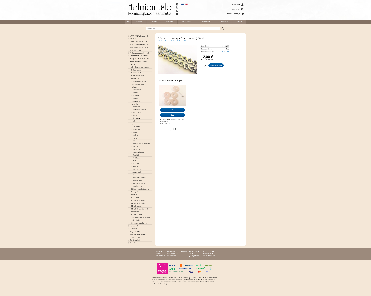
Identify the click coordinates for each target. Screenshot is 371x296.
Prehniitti (135, 163)
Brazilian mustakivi (139, 110)
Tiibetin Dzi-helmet (139, 178)
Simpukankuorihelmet (139, 223)
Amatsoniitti (136, 90)
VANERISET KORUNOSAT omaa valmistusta (140, 42)
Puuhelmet (135, 212)
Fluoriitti (135, 115)
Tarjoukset (138, 21)
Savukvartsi (136, 172)
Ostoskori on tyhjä (233, 14)
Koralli (134, 132)
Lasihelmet (135, 197)
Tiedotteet (153, 21)
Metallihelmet (136, 206)
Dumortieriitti (137, 112)
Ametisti (135, 93)
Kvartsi (134, 138)
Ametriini (135, 95)
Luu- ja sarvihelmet (138, 200)
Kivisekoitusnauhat (139, 81)
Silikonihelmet (136, 220)
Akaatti (134, 87)
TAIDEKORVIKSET (136, 50)
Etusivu (160, 41)
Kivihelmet (135, 78)
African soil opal (138, 84)
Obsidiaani (136, 158)
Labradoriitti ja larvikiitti (141, 144)
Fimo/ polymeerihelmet (138, 61)
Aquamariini (136, 101)
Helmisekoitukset (137, 76)
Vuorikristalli (137, 186)
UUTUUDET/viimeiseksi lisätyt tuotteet (140, 36)
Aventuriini (136, 107)
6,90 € (224, 52)
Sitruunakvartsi (138, 175)
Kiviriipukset (135, 192)
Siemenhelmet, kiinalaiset (140, 217)
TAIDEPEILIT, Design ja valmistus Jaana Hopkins (140, 47)
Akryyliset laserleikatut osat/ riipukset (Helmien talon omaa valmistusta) (140, 59)
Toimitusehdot (205, 21)
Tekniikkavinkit (135, 243)
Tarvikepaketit (135, 240)
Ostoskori (239, 21)
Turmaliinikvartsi (138, 183)
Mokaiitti (135, 155)
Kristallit (134, 195)
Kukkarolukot (135, 237)
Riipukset (133, 229)
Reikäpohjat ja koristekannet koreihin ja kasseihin (140, 56)
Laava (134, 141)
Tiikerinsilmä (137, 180)
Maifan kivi (136, 149)
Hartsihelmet (136, 73)
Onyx (134, 161)
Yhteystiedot (224, 21)
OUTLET (133, 39)
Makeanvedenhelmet (139, 203)
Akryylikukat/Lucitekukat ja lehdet (140, 67)
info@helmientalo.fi (208, 253)
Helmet (132, 64)
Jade (134, 121)
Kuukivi (135, 135)
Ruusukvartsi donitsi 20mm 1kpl (172, 119)
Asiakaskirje (169, 21)
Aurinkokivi (136, 104)
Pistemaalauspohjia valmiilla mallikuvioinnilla (140, 53)
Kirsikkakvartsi (137, 129)
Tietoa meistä (186, 21)
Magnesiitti (136, 146)
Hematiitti (136, 118)
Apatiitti (135, 98)
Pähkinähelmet (136, 214)
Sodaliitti (135, 166)
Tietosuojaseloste (172, 253)
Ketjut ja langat (135, 232)
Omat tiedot (235, 5)
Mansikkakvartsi (138, 152)
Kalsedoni (136, 127)
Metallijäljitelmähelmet (139, 209)
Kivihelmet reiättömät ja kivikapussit (140, 189)
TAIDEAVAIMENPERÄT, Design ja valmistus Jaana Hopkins (140, 44)
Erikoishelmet (136, 70)
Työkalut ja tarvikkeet (138, 234)
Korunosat (134, 226)
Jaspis (134, 124)
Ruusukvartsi (137, 169)
